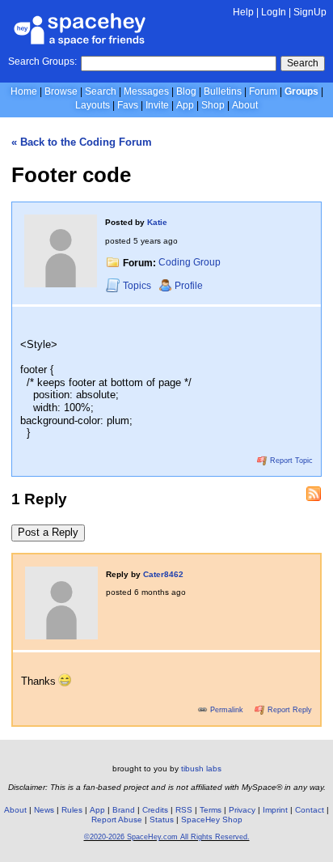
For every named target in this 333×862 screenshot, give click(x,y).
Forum (263, 91)
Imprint (275, 809)
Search (302, 63)
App (185, 105)
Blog (186, 91)
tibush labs (201, 768)
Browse (61, 91)
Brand (123, 809)
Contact (309, 809)
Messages (146, 91)
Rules (71, 809)
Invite (157, 105)
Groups (301, 91)
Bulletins (223, 91)
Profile (189, 285)
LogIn (273, 12)
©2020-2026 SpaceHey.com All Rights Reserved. (167, 837)
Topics (138, 285)
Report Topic (290, 460)
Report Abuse (116, 819)
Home (24, 91)
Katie (157, 222)
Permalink (227, 710)
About (245, 105)
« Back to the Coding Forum (81, 142)
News (44, 809)
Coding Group (189, 263)
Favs (127, 105)
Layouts (92, 105)
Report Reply (288, 710)
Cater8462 (163, 574)
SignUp (310, 12)
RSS (183, 809)
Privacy (242, 809)
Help (243, 12)
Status (162, 819)
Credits (155, 809)
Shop (213, 105)
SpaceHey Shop (211, 819)
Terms (210, 809)
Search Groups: (42, 61)
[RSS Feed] (314, 493)
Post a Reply (48, 532)
